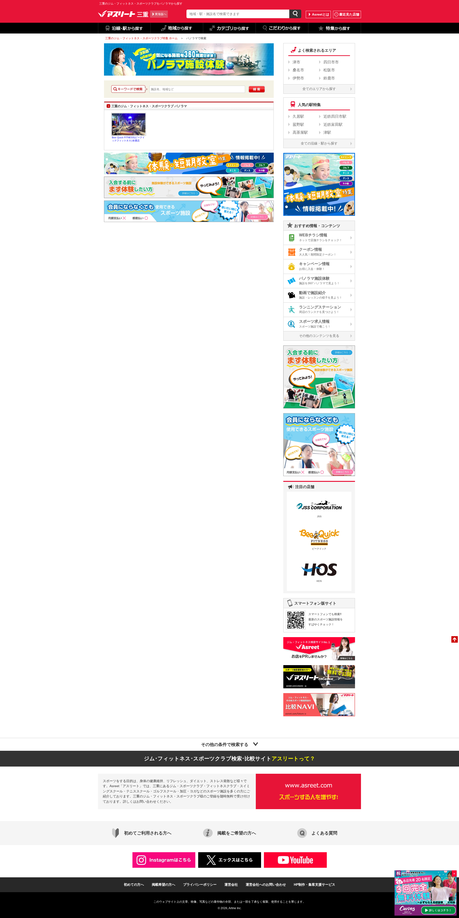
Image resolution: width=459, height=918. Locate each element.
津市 (296, 62)
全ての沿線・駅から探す (319, 143)
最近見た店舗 (349, 14)
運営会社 (231, 884)
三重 (142, 14)
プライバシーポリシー (200, 884)
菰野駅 (298, 124)
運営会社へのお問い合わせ (266, 884)
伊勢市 (298, 78)
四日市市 (331, 62)
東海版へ (160, 14)
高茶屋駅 (300, 132)
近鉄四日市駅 (334, 116)
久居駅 (298, 116)
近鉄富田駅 (333, 124)
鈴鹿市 (329, 78)
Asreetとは (320, 14)
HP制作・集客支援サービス (314, 884)
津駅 (327, 132)
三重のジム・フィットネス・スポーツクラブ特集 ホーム (141, 38)
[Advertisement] (144, 265)
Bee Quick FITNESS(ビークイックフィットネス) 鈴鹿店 (128, 124)
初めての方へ (134, 884)
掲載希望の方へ (163, 884)
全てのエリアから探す (319, 89)
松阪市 (329, 70)
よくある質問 (324, 833)
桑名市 (298, 70)
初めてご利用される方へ (147, 833)
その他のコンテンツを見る (319, 336)
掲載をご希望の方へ (236, 833)
